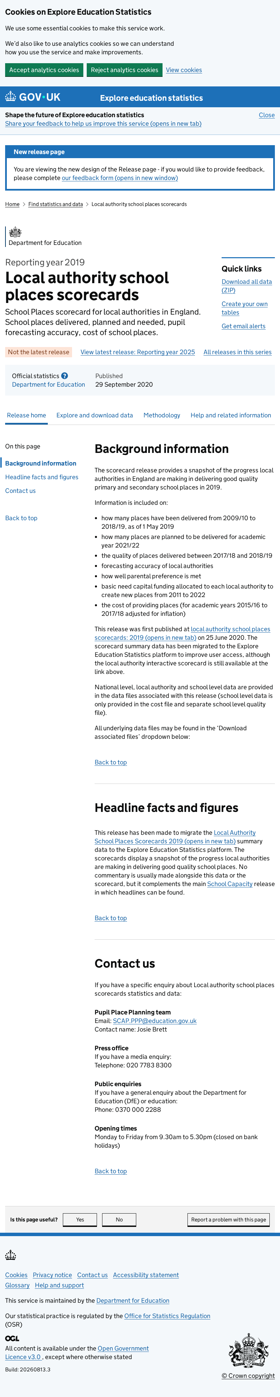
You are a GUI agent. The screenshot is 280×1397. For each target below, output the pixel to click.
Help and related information (231, 415)
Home (12, 204)
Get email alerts (244, 326)
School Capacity (230, 884)
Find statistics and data (55, 204)
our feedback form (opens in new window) (120, 178)
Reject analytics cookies (124, 70)
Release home (26, 415)
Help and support (59, 1285)
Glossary (17, 1285)
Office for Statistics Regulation (167, 1316)
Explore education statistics (151, 98)
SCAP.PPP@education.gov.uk (155, 1021)
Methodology (161, 415)
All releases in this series (238, 352)
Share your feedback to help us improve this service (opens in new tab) (103, 123)
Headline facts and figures (42, 477)
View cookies (184, 70)
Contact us (20, 491)
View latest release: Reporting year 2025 (138, 352)
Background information (40, 463)
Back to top (21, 518)
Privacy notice (52, 1275)
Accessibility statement (146, 1275)
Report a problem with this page (228, 1219)
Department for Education (48, 384)
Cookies (16, 1275)
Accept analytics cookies (44, 70)
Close (267, 115)
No (126, 1219)
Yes (86, 1219)
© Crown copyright (248, 1376)
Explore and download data (94, 415)
